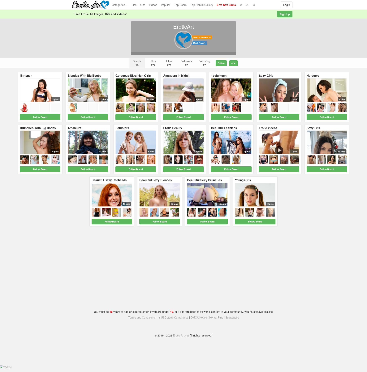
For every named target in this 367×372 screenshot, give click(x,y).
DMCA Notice (199, 317)
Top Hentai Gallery (201, 5)
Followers (186, 63)
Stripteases (232, 317)
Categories (119, 5)
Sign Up (285, 14)
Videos (153, 5)
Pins (153, 63)
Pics (134, 5)
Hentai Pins (216, 317)
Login (286, 5)
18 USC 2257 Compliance (172, 317)
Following (204, 63)
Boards (137, 63)
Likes (169, 63)
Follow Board (40, 117)
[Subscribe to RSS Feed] (247, 5)
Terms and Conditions (141, 317)
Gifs (142, 5)
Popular (165, 5)
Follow (221, 63)
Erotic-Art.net (181, 335)
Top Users (180, 5)
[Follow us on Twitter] (241, 5)
